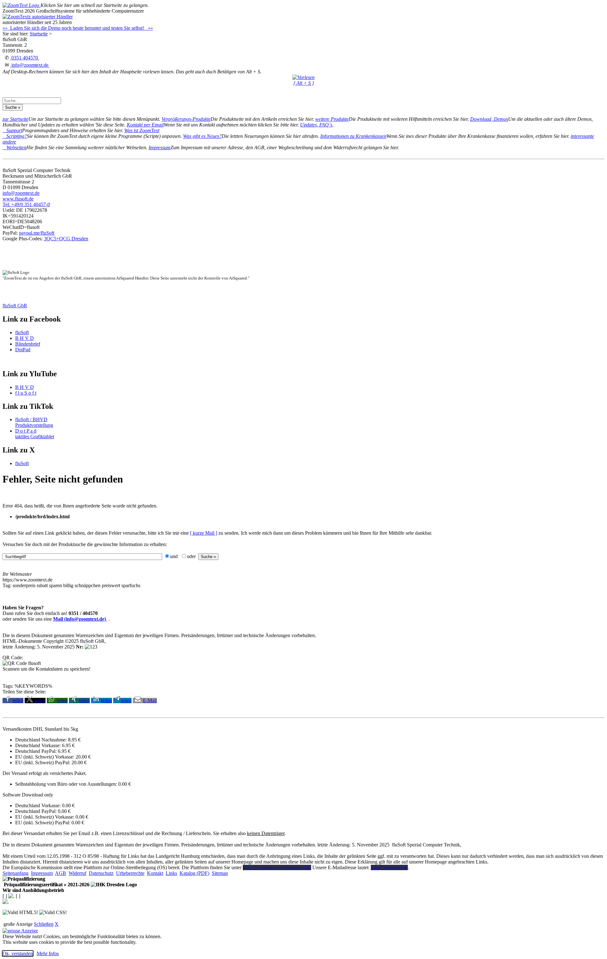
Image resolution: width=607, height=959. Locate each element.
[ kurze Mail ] (203, 533)
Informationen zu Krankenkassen (353, 136)
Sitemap (220, 873)
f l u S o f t (25, 393)
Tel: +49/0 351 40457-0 (26, 204)
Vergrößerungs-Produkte (186, 119)
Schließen (43, 924)
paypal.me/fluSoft (36, 233)
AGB (60, 873)
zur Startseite (15, 119)
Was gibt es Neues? (202, 136)
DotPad (22, 349)
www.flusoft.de (18, 198)
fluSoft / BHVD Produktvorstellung (34, 422)
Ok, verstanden (18, 953)
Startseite (39, 33)
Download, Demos (489, 119)
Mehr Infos (48, 953)
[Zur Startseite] (21, 5)
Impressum (159, 147)
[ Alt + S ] (303, 83)
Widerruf (77, 873)
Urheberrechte (130, 873)
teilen (18, 700)
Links (171, 873)
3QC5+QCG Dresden (66, 238)
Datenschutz (101, 873)
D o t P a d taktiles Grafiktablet (34, 433)
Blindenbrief (27, 344)
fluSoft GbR (15, 305)
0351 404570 (24, 57)
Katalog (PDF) (194, 873)
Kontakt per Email (145, 124)
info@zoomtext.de (30, 65)
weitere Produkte (332, 119)
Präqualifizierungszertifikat (46, 884)
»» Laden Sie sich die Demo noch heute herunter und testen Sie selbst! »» (78, 28)
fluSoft (22, 332)
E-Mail (150, 700)
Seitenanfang (15, 873)
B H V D (24, 338)
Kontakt (155, 873)
